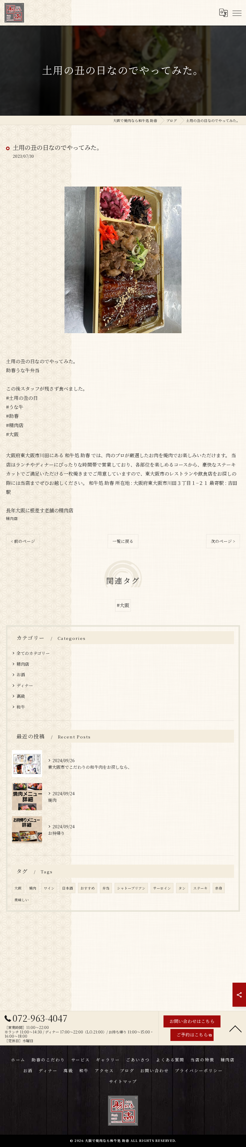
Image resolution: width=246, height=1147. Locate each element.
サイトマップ (123, 1081)
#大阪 (123, 605)
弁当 (106, 888)
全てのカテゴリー (33, 653)
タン (182, 888)
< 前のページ (23, 541)
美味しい (21, 899)
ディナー (24, 685)
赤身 (218, 888)
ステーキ (200, 888)
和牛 (20, 707)
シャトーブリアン (131, 888)
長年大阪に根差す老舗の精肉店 (39, 510)
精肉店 (12, 518)
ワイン (49, 888)
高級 (20, 696)
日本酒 (67, 888)
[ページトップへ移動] (236, 1028)
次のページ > (223, 541)
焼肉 (32, 888)
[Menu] (237, 12)
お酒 (20, 674)
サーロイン (162, 888)
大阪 (18, 888)
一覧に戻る (123, 541)
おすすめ (87, 888)
